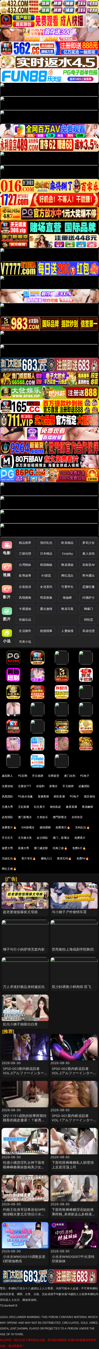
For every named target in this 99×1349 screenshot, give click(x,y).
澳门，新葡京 (61, 838)
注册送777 (24, 786)
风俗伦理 (88, 631)
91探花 (46, 575)
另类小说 (25, 641)
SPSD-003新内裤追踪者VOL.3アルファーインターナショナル (23, 1073)
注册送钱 (7, 786)
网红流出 (67, 575)
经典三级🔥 (60, 848)
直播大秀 (23, 848)
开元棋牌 (37, 776)
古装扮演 (25, 587)
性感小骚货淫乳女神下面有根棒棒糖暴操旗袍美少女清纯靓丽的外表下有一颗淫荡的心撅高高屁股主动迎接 (24, 1169)
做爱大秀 (7, 848)
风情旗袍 (25, 597)
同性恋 (88, 619)
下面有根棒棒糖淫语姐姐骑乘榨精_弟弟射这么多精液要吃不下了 (73, 1213)
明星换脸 (46, 597)
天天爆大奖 (25, 838)
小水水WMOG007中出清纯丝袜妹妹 (73, 1258)
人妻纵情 (67, 631)
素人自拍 (88, 553)
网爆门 (88, 609)
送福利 (40, 786)
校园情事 (46, 631)
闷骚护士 (88, 597)
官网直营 (53, 776)
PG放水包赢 (25, 796)
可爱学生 (67, 587)
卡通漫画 (25, 609)
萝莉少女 (88, 543)
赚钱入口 (46, 858)
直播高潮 (43, 796)
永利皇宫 (77, 817)
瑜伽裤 (67, 597)
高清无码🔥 (64, 858)
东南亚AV (88, 565)
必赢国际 (84, 786)
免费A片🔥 (79, 848)
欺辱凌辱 (25, 575)
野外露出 (88, 575)
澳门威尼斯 (41, 848)
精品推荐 (25, 543)
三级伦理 (25, 553)
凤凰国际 (7, 796)
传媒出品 (25, 619)
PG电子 (85, 776)
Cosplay (67, 553)
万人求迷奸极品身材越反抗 (24, 986)
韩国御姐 (46, 565)
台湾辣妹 (25, 565)
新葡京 (53, 786)
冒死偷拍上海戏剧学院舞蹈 (73, 949)
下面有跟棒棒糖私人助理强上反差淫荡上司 (73, 1164)
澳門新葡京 (60, 817)
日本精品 (46, 553)
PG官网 (22, 776)
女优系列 (46, 587)
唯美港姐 (67, 565)
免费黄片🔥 (62, 827)
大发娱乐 (42, 817)
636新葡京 (28, 827)
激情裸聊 (45, 827)
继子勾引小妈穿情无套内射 (24, 949)
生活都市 (25, 631)
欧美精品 (67, 543)
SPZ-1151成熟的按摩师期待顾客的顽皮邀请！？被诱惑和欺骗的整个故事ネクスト (25, 1120)
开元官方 (7, 838)
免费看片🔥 (9, 827)
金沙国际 (42, 838)
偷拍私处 (55, 807)
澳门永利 (69, 776)
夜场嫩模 (87, 807)
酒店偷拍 (89, 796)
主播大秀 (7, 807)
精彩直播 (59, 796)
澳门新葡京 (25, 817)
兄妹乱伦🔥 (9, 858)
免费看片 (80, 838)
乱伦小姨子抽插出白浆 (20, 1024)
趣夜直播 (71, 807)
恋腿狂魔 (88, 587)
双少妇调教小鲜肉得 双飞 (71, 986)
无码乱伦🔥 (82, 827)
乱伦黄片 (39, 807)
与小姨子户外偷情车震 (69, 911)
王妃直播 (23, 807)
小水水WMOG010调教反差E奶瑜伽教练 (24, 1258)
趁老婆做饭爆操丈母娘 (20, 911)
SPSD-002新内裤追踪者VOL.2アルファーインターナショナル (72, 1073)
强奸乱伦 (46, 543)
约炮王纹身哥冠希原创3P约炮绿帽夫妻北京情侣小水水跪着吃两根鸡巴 (24, 1213)
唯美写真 (67, 609)
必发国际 (7, 817)
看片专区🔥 (28, 858)
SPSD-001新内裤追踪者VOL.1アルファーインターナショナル (72, 1120)
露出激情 (46, 609)
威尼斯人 (7, 776)
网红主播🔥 (9, 869)
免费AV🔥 (82, 858)
